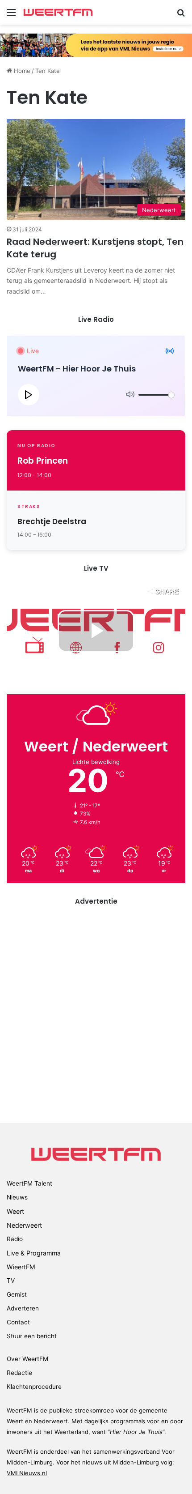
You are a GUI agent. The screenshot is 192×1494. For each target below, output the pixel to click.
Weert (15, 1211)
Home (21, 70)
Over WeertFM (27, 1358)
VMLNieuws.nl (27, 1473)
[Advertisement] (96, 1013)
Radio (15, 1238)
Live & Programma (34, 1253)
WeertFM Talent (29, 1183)
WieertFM (21, 1267)
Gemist (17, 1294)
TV (11, 1280)
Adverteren (23, 1308)
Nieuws (17, 1197)
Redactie (19, 1372)
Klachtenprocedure (34, 1386)
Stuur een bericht (32, 1336)
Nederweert (24, 1225)
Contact (18, 1322)
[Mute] (130, 395)
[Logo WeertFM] (58, 12)
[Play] (28, 395)
